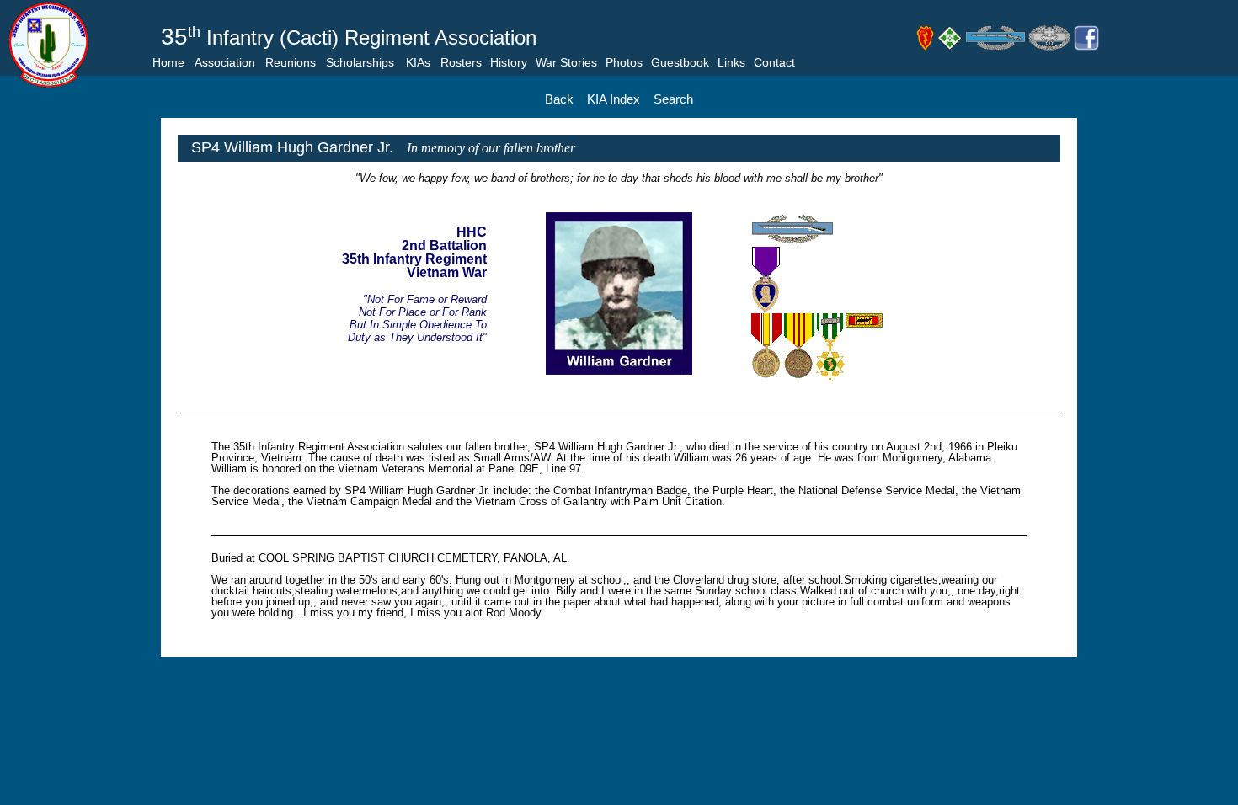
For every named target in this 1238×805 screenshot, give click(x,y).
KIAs (418, 62)
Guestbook (680, 62)
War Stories (566, 62)
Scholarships (360, 62)
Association (225, 62)
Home (168, 62)
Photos (624, 62)
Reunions (290, 62)
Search (673, 99)
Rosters (461, 62)
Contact (774, 62)
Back (559, 99)
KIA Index (613, 99)
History (508, 62)
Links (731, 62)
